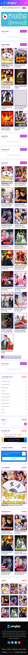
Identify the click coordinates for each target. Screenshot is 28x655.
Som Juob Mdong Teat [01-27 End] (6, 205)
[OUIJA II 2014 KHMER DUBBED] (21, 77)
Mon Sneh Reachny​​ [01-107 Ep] (7, 289)
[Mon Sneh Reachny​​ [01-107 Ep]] (7, 279)
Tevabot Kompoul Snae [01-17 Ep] (6, 226)
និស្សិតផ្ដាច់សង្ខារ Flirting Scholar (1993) (6, 66)
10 (16, 357)
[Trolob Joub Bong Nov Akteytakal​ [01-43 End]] (7, 321)
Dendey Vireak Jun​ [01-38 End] (20, 310)
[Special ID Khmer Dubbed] (21, 119)
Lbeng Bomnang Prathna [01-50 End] (13, 8)
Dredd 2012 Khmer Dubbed (6, 108)
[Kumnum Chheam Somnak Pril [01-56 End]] (21, 321)
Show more (23, 31)
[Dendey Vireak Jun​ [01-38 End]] (21, 300)
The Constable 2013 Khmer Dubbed (20, 108)
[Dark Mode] (22, 3)
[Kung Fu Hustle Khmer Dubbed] (7, 119)
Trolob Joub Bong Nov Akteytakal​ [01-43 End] (7, 331)
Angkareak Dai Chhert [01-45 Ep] (20, 226)
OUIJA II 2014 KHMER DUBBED (20, 87)
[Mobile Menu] (1, 3)
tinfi (3, 409)
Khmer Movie (5, 403)
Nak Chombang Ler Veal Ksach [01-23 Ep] (20, 184)
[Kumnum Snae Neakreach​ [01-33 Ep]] (21, 237)
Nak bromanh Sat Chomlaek (20, 66)
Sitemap (14, 649)
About (4, 649)
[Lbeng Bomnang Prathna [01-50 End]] (21, 195)
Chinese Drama (6, 381)
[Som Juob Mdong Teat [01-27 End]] (7, 195)
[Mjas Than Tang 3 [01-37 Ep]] (7, 300)
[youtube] (19, 642)
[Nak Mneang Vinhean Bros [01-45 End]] (7, 237)
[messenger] (12, 642)
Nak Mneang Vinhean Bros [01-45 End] (7, 247)
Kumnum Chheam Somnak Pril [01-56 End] (20, 331)
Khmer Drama (5, 394)
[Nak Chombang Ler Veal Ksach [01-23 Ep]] (21, 174)
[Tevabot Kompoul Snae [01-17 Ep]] (7, 216)
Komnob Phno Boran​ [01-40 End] (7, 268)
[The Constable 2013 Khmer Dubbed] (21, 98)
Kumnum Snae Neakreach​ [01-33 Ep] (20, 247)
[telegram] (15, 642)
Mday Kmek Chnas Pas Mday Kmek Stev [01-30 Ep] (20, 268)
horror (3, 391)
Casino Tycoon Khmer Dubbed (5, 87)
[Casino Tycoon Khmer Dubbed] (7, 77)
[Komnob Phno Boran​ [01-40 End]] (7, 258)
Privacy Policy (22, 649)
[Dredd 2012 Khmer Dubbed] (7, 98)
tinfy (3, 412)
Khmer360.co (10, 652)
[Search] (25, 3)
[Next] (25, 8)
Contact (8, 649)
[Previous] (23, 8)
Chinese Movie (6, 384)
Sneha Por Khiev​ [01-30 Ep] (7, 352)
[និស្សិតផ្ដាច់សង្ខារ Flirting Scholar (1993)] (7, 56)
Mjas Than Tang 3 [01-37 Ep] (6, 310)
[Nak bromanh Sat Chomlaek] (21, 56)
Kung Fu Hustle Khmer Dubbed (5, 129)
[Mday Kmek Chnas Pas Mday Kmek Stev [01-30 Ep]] (21, 258)
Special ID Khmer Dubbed (20, 129)
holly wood (5, 387)
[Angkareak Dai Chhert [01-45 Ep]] (21, 216)
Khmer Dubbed (6, 397)
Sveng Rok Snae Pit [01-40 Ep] (20, 289)
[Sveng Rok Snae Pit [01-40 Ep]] (21, 279)
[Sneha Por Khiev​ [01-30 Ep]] (7, 342)
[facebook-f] (9, 642)
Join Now (14, 458)
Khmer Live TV (5, 400)
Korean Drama (6, 406)
